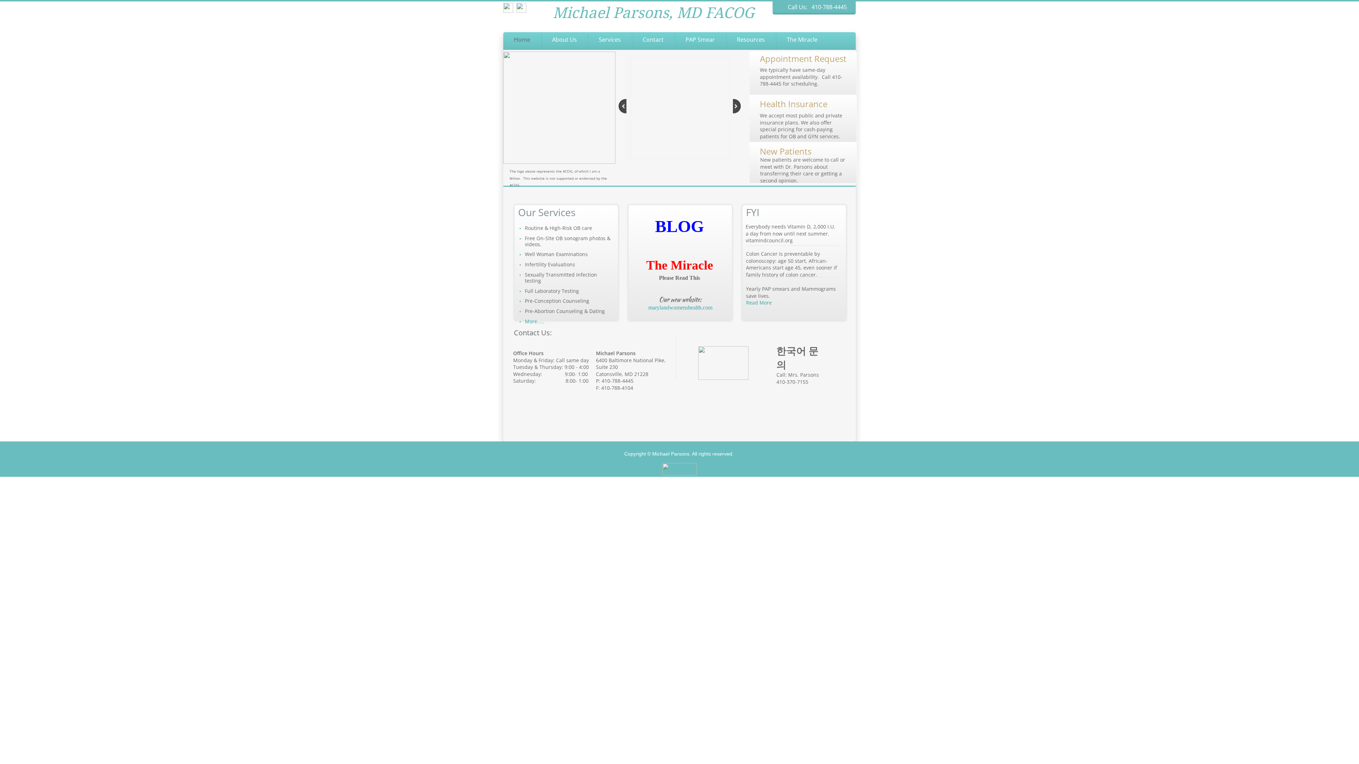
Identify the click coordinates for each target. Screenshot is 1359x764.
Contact (653, 40)
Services (610, 40)
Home (522, 40)
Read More (759, 302)
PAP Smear (700, 40)
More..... (534, 321)
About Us (564, 40)
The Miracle (802, 40)
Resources (751, 40)
